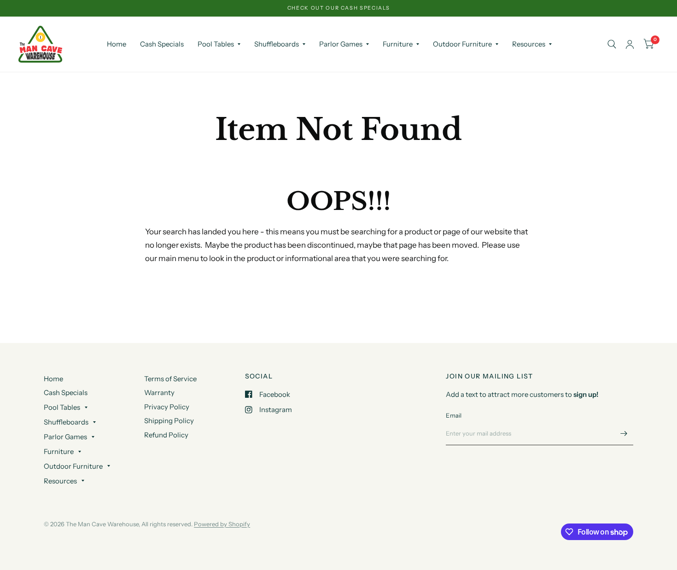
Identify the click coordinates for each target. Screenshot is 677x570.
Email (453, 415)
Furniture (398, 44)
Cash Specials (162, 44)
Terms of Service (170, 378)
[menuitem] (116, 44)
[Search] (612, 44)
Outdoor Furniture (462, 44)
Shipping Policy (169, 420)
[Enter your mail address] (624, 433)
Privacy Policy (166, 406)
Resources (528, 44)
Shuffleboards (276, 44)
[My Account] (630, 44)
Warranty (159, 392)
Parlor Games (340, 44)
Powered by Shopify (222, 524)
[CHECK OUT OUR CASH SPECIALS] (338, 8)
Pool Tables (216, 44)
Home (116, 44)
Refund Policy (166, 434)
